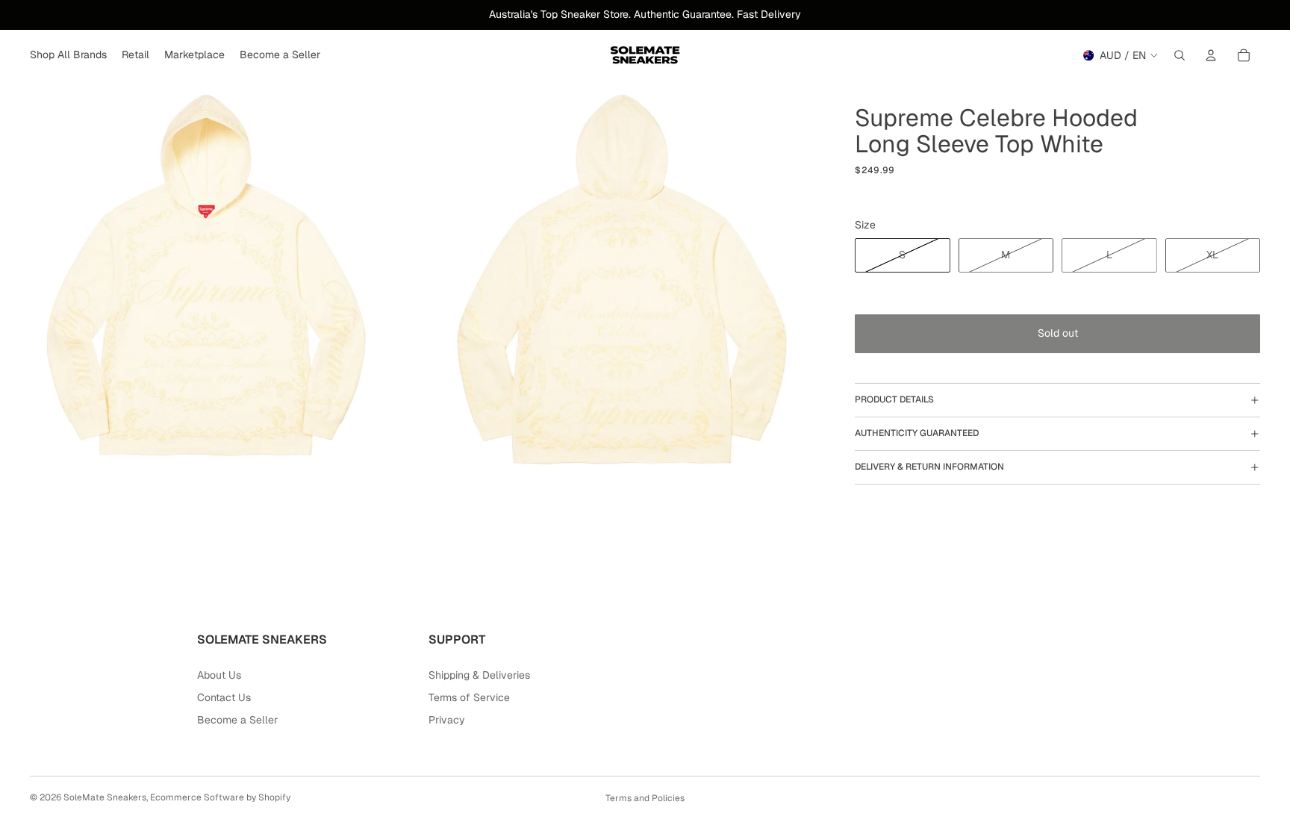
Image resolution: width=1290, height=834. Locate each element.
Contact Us (224, 697)
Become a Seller (237, 719)
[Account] (1210, 55)
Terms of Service (469, 697)
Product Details (894, 399)
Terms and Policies (645, 798)
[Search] (1179, 55)
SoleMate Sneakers (104, 797)
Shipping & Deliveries (479, 675)
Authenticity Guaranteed (917, 433)
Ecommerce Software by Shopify (220, 797)
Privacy (447, 719)
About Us (219, 675)
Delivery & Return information (929, 467)
